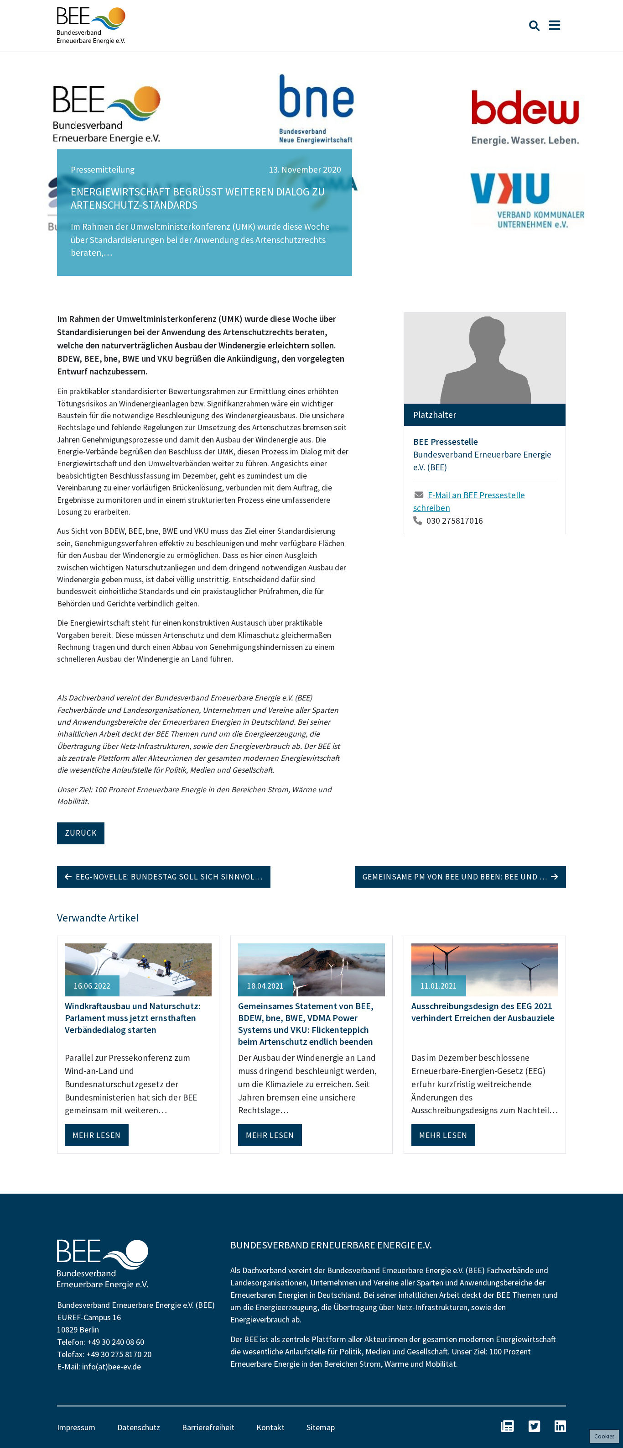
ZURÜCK (81, 833)
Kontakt (270, 1427)
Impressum (76, 1427)
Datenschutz (138, 1427)
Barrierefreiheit (208, 1427)
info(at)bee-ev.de (111, 1366)
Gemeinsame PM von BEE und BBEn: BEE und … (457, 877)
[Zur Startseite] (91, 25)
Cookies (604, 1436)
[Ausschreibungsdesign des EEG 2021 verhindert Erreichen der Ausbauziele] (484, 969)
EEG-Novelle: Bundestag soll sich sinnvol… (167, 877)
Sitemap (320, 1427)
